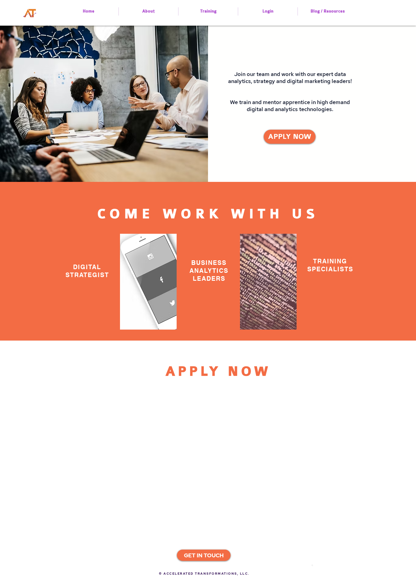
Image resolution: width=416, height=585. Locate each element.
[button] (204, 555)
